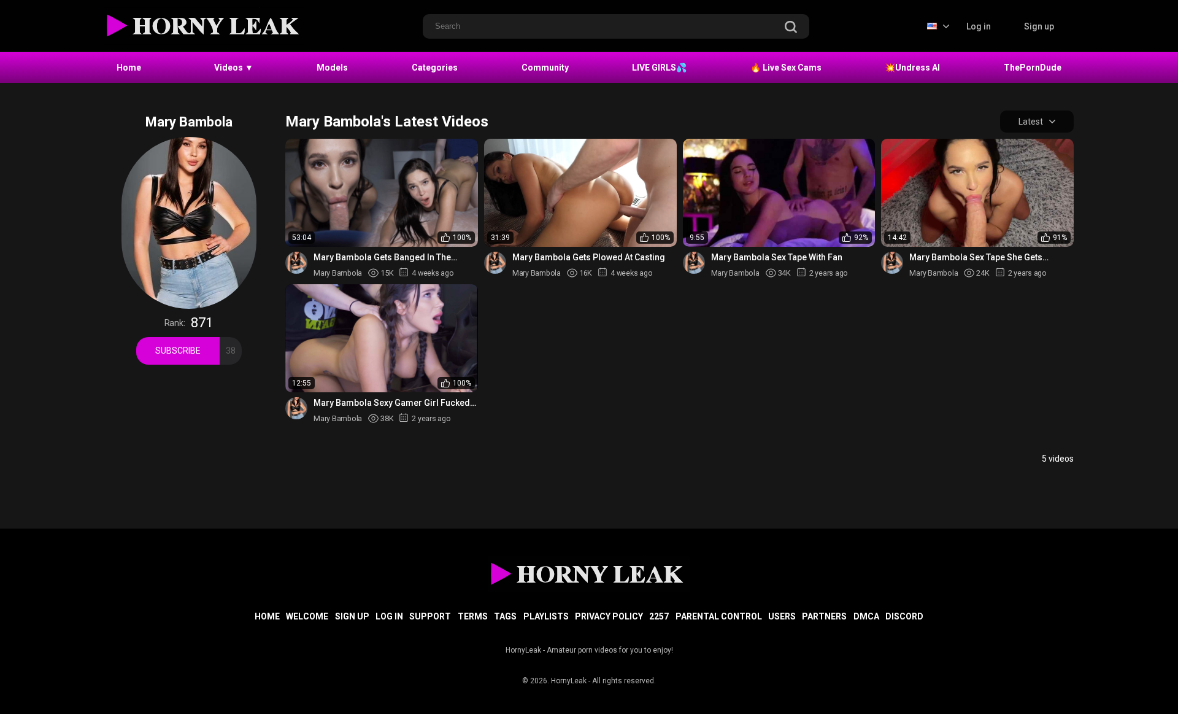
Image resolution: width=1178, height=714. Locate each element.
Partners (824, 616)
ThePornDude (1032, 67)
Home (129, 67)
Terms (473, 616)
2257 (659, 616)
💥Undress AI (912, 67)
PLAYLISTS (546, 616)
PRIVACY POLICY (609, 616)
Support (430, 616)
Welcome (307, 616)
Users (782, 616)
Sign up (1039, 26)
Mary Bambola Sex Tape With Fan (776, 257)
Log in (978, 26)
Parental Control (719, 616)
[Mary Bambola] (296, 263)
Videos (233, 67)
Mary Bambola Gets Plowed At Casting (588, 257)
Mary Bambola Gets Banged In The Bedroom (382, 257)
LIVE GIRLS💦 (659, 67)
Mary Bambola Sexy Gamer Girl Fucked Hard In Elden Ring (392, 403)
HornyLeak (569, 681)
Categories (435, 67)
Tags (505, 616)
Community (545, 67)
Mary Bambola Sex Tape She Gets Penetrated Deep (975, 257)
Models (332, 67)
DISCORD (904, 616)
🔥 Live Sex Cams (786, 67)
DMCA (866, 616)
